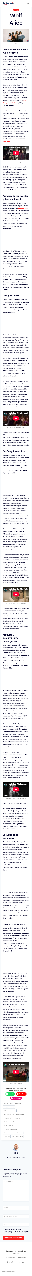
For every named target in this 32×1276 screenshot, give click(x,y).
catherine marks (9, 1107)
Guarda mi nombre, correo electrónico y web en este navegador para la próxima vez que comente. (17, 1231)
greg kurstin (7, 1118)
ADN (16, 1153)
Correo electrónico (11, 1216)
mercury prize (8, 1125)
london (14, 1122)
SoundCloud (22, 208)
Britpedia (16, 10)
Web (5, 1225)
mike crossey (8, 1133)
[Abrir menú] (28, 3)
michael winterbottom (11, 1129)
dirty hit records (9, 1114)
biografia (18, 1103)
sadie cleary (18, 1133)
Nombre (7, 1208)
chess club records (10, 1111)
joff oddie (7, 1122)
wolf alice (19, 1136)
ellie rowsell (20, 1114)
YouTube (6, 141)
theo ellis (7, 1136)
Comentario (8, 1182)
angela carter (8, 1103)
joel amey (17, 1118)
